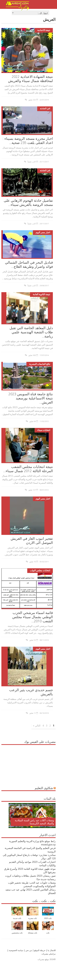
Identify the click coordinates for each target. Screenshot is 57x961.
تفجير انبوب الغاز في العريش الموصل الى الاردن (32, 540)
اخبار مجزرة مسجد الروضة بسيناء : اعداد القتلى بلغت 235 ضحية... (28, 140)
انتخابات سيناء (43, 430)
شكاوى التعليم (44, 788)
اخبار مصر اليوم (43, 232)
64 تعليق (32, 421)
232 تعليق (32, 99)
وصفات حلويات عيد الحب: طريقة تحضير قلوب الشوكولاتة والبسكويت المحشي (32, 884)
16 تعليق (32, 561)
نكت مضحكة (32, 933)
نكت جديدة (17, 918)
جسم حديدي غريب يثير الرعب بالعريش (31, 691)
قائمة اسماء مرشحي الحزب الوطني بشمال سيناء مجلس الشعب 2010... (32, 616)
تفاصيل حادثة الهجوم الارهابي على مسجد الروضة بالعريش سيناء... (28, 202)
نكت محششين (17, 933)
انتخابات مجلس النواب (40, 570)
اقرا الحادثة (45, 108)
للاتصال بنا (52, 950)
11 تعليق (32, 713)
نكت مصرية (32, 918)
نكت (48, 933)
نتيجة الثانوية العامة (41, 294)
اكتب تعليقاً (32, 161)
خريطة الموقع (39, 950)
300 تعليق (32, 355)
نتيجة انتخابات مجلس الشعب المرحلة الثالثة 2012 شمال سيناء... (28, 468)
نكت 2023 (48, 918)
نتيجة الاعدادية (43, 30)
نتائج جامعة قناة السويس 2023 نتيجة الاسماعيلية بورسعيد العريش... (30, 398)
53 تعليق (32, 640)
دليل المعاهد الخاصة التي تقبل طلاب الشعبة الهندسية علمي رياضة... (31, 331)
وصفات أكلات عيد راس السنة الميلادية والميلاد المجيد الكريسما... (34, 822)
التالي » (36, 725)
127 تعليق (32, 490)
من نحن (28, 950)
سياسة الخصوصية (15, 950)
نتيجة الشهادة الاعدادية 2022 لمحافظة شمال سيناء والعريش (30, 78)
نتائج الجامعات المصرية (39, 363)
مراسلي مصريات (49, 953)
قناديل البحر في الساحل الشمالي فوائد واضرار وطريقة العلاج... (29, 264)
